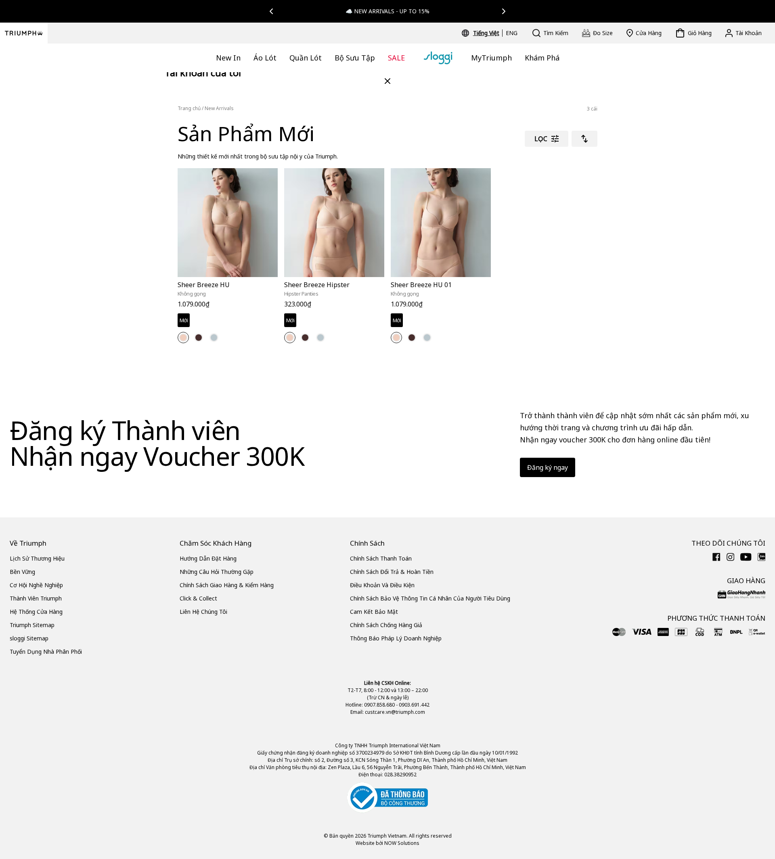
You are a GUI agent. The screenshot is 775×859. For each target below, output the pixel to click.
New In (228, 58)
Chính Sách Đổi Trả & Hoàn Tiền (392, 571)
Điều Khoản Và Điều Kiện (382, 585)
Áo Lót (264, 58)
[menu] (495, 33)
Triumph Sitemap (32, 625)
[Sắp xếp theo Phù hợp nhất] (584, 139)
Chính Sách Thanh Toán (381, 558)
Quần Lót (305, 58)
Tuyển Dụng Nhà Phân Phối (46, 651)
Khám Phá (542, 58)
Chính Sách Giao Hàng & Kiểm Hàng (227, 585)
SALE (396, 58)
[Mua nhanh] (266, 278)
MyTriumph (491, 58)
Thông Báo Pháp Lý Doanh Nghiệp (396, 638)
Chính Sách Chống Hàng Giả (386, 625)
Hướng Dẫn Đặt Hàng (208, 558)
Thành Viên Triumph (36, 598)
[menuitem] (487, 33)
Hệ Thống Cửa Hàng (36, 611)
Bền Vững (22, 571)
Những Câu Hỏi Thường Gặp (216, 571)
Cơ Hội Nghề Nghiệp (36, 585)
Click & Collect (198, 598)
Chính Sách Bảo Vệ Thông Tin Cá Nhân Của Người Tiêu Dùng (430, 598)
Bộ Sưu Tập (355, 58)
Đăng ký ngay (547, 467)
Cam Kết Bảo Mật (374, 611)
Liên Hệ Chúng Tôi (203, 611)
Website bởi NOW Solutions (387, 843)
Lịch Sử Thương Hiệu (37, 558)
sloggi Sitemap (29, 638)
